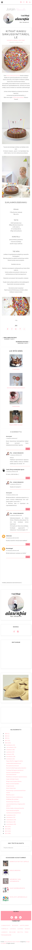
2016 (6, 743)
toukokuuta (9, 815)
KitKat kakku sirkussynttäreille (15, 808)
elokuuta (9, 754)
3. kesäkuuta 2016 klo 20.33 (16, 455)
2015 (6, 826)
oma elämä (12, 932)
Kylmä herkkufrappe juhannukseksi (16, 768)
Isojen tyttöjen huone (12, 779)
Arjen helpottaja (11, 788)
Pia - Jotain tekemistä (16, 453)
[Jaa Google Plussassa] (16, 329)
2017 (6, 740)
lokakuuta (9, 749)
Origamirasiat (10, 786)
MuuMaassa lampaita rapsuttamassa (16, 776)
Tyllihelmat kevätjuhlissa (13, 813)
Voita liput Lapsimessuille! (18, 897)
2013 (6, 831)
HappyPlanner (24, 925)
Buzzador (15, 925)
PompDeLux (4, 928)
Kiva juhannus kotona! (12, 765)
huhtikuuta (9, 817)
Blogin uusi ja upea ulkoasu (14, 781)
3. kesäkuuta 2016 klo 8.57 (11, 438)
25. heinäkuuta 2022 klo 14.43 (12, 550)
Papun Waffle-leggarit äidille (14, 761)
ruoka (16, 40)
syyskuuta (9, 752)
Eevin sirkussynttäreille (13, 75)
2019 (6, 736)
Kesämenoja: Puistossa (12, 801)
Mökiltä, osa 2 (10, 795)
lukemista (4, 932)
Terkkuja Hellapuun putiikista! (14, 770)
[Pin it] (20, 329)
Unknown (9, 536)
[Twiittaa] (7, 329)
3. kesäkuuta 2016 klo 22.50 (12, 471)
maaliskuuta (10, 819)
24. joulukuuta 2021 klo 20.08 (12, 537)
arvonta (27, 928)
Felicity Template (16, 941)
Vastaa (27, 448)
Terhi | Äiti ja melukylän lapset (15, 469)
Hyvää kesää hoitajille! (12, 810)
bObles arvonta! (15, 870)
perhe (26, 932)
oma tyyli (20, 932)
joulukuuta (9, 745)
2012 (6, 833)
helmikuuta (9, 822)
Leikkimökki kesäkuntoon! (13, 763)
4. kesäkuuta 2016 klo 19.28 (12, 494)
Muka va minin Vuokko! (12, 783)
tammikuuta (10, 824)
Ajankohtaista (5, 925)
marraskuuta (10, 747)
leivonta (10, 40)
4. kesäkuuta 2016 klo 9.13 (15, 484)
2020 (6, 733)
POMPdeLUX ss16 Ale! (12, 799)
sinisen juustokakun (18, 97)
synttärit (21, 40)
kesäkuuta (9, 759)
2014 (6, 829)
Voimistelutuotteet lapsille (19, 861)
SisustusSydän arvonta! (17, 888)
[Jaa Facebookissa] (12, 329)
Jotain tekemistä (8, 941)
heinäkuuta (9, 756)
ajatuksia (13, 928)
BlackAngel (9, 548)
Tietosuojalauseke (6, 935)
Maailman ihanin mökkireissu (14, 797)
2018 (6, 738)
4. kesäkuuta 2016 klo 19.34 (16, 515)
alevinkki (20, 928)
